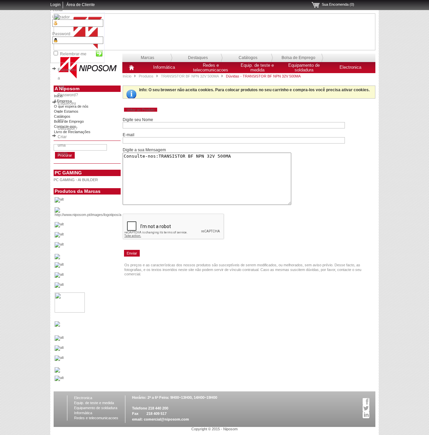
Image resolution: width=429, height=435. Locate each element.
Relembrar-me (73, 54)
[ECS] (57, 258)
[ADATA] (98, 201)
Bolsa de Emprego (298, 57)
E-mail (128, 134)
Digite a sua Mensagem (144, 150)
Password (61, 34)
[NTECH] (98, 360)
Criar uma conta (63, 145)
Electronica (350, 67)
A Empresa (63, 101)
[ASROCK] (98, 226)
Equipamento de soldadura (304, 67)
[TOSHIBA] (98, 380)
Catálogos (248, 57)
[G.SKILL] (98, 266)
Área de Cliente (80, 4)
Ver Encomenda (316, 5)
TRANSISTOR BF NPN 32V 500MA (190, 76)
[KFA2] (70, 311)
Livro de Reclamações (72, 132)
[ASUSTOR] (98, 236)
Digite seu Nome (138, 119)
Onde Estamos (66, 111)
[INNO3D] (98, 286)
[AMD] (98, 213)
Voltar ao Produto (141, 110)
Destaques (198, 57)
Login (55, 4)
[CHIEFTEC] (98, 246)
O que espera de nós (71, 106)
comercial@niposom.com (166, 419)
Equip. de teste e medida (257, 67)
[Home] (131, 70)
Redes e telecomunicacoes (210, 67)
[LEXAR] (57, 325)
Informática (164, 67)
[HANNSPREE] (98, 276)
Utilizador (61, 17)
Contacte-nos (65, 126)
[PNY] (57, 371)
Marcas (147, 57)
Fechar (56, 9)
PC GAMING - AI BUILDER (76, 180)
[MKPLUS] (98, 349)
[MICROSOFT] (98, 339)
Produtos (146, 76)
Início (127, 76)
